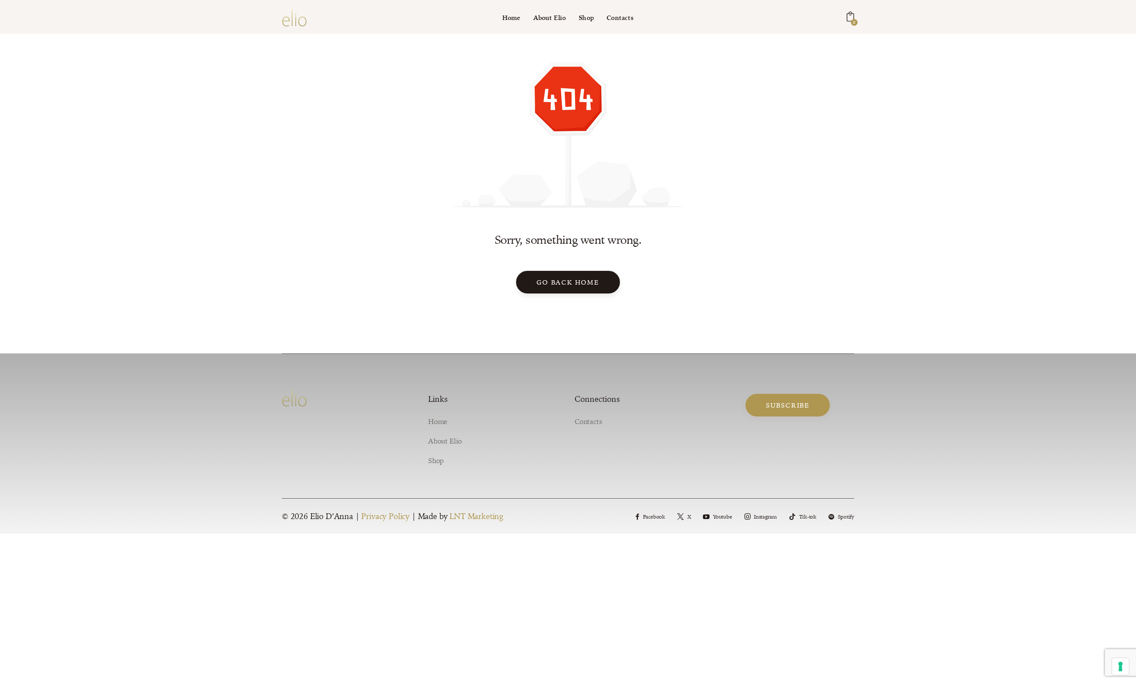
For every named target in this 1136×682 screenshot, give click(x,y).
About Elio (445, 440)
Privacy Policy (385, 516)
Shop (436, 460)
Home (437, 421)
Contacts (588, 421)
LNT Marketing (476, 516)
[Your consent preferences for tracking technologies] (1120, 666)
